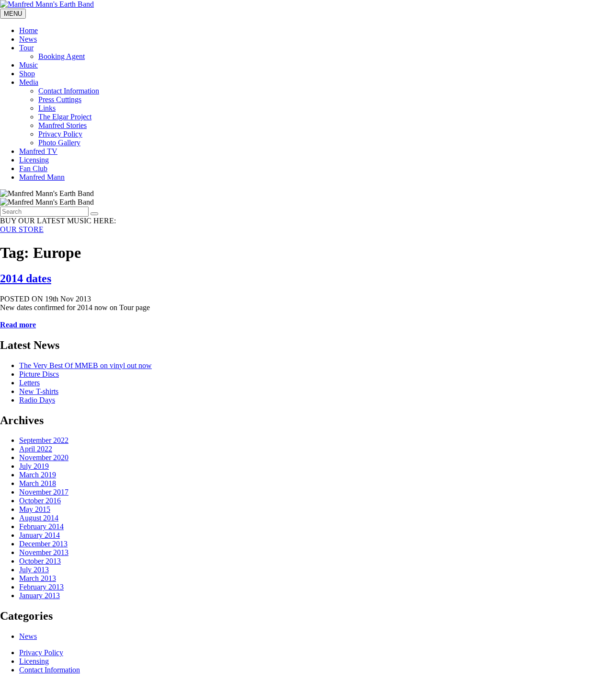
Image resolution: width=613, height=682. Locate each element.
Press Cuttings (59, 99)
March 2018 (37, 483)
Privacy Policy (60, 134)
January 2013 (39, 595)
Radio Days (37, 400)
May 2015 (34, 509)
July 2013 (34, 570)
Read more (18, 325)
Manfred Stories (62, 125)
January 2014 (39, 535)
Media (28, 82)
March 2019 (37, 475)
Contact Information (68, 91)
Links (47, 108)
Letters (29, 383)
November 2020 (43, 457)
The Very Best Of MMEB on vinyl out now (85, 365)
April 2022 (35, 449)
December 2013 (43, 544)
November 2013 (43, 552)
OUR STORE (22, 229)
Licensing (34, 160)
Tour (26, 48)
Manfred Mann (42, 177)
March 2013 (37, 578)
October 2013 (40, 561)
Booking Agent (61, 56)
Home (28, 30)
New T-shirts (38, 391)
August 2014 (38, 518)
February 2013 (41, 587)
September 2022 (43, 440)
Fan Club (33, 168)
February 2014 (41, 526)
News (28, 39)
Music (28, 65)
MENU (13, 13)
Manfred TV (38, 151)
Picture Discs (39, 374)
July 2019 (34, 466)
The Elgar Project (64, 117)
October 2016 (40, 501)
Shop (27, 73)
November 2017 (43, 492)
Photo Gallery (59, 143)
